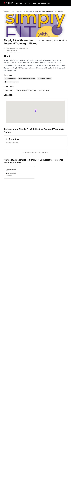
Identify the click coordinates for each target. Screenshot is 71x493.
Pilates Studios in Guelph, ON (24, 11)
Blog (34, 3)
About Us (27, 3)
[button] (35, 110)
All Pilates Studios (9, 11)
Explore (19, 3)
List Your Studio (44, 3)
